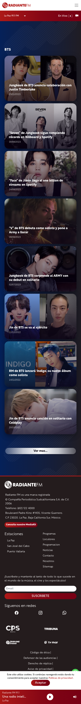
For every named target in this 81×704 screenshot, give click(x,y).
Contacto (48, 555)
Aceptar (40, 682)
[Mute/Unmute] (75, 697)
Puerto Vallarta (16, 551)
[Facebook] (16, 613)
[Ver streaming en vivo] (77, 16)
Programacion (51, 544)
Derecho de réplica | (40, 663)
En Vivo (63, 16)
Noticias (48, 550)
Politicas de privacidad (61, 678)
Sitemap (48, 566)
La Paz (11, 540)
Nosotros (48, 561)
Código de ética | (40, 652)
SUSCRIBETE (40, 596)
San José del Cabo (18, 546)
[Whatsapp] (64, 613)
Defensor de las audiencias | (41, 658)
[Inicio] (36, 5)
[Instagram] (40, 613)
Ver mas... (40, 451)
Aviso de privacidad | (40, 669)
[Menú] (76, 5)
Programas (49, 533)
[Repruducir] (50, 697)
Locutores (49, 539)
